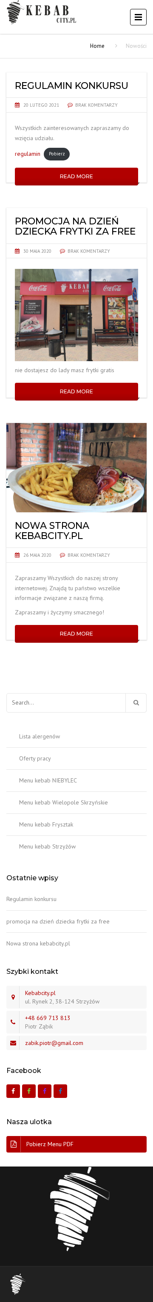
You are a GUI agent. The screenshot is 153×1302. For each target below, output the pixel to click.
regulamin (27, 153)
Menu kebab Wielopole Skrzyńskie (63, 802)
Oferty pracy (35, 758)
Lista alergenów (39, 736)
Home (97, 46)
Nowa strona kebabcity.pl (38, 943)
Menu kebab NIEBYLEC (48, 780)
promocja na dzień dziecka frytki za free (58, 921)
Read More (76, 176)
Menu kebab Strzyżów (47, 846)
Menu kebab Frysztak (46, 824)
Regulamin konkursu (31, 899)
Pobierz (57, 154)
